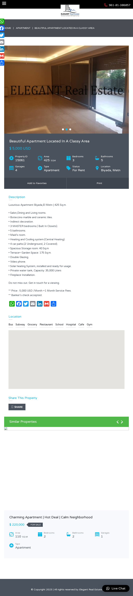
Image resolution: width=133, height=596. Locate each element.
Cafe (81, 324)
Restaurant (46, 324)
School (59, 324)
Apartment (23, 28)
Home (7, 28)
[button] (116, 588)
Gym (89, 324)
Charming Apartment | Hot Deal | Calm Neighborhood (50, 517)
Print (98, 183)
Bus (10, 324)
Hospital (71, 324)
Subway (20, 324)
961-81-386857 (119, 5)
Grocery (32, 324)
